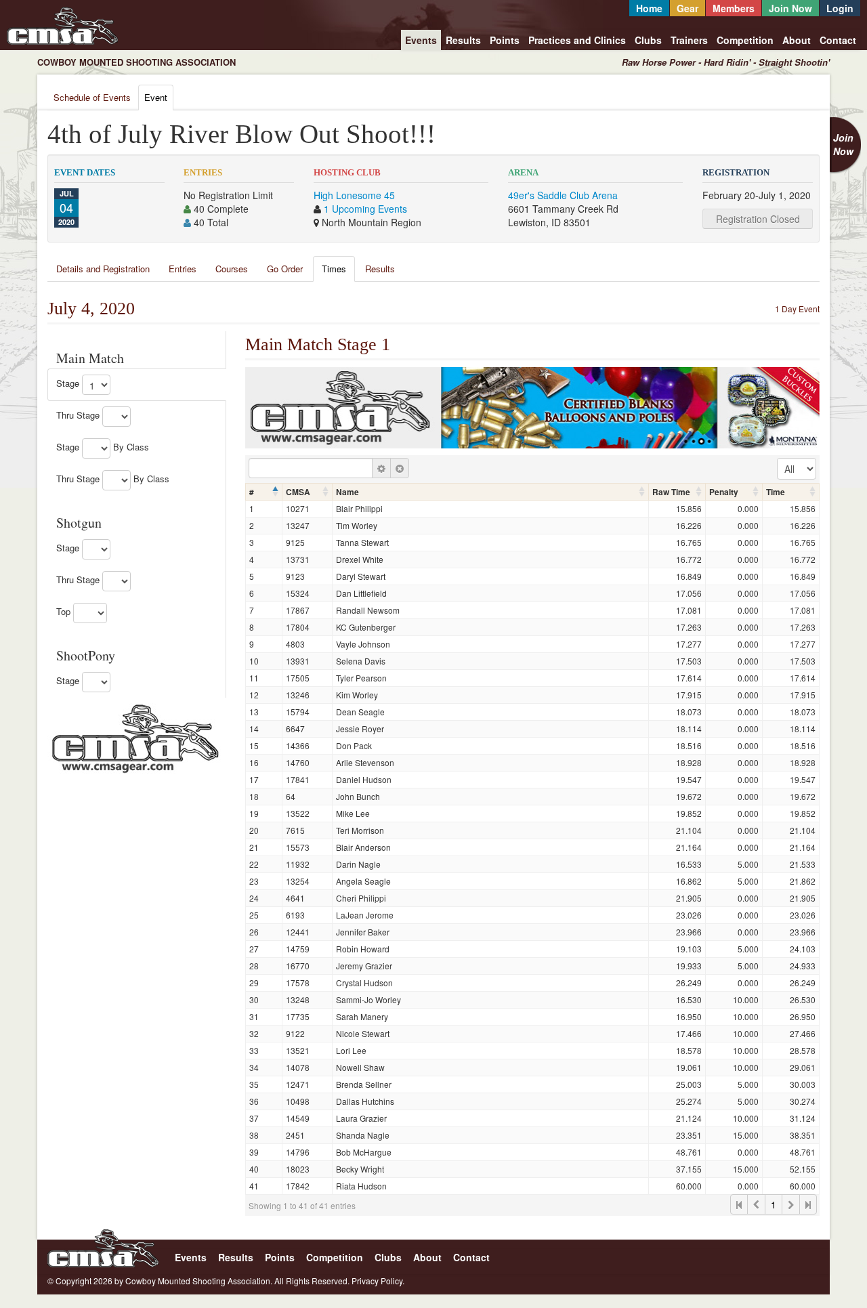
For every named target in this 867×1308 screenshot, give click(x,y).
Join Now (790, 8)
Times (334, 268)
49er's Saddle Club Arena (563, 195)
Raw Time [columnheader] (671, 492)
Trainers (689, 40)
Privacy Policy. (378, 1280)
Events (421, 40)
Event (155, 97)
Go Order (285, 268)
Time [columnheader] (775, 492)
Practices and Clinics (577, 40)
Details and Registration (103, 268)
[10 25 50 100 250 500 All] (796, 469)
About (796, 40)
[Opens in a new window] (135, 737)
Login (839, 8)
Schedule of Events (92, 97)
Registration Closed (758, 219)
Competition (745, 40)
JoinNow (843, 144)
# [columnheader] (251, 492)
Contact (838, 40)
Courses (231, 268)
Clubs (648, 40)
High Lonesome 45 (354, 195)
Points (505, 40)
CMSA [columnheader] (298, 492)
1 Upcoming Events (365, 208)
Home (649, 8)
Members (734, 8)
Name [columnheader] (347, 492)
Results (463, 40)
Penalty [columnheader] (723, 492)
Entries (182, 268)
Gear (687, 8)
